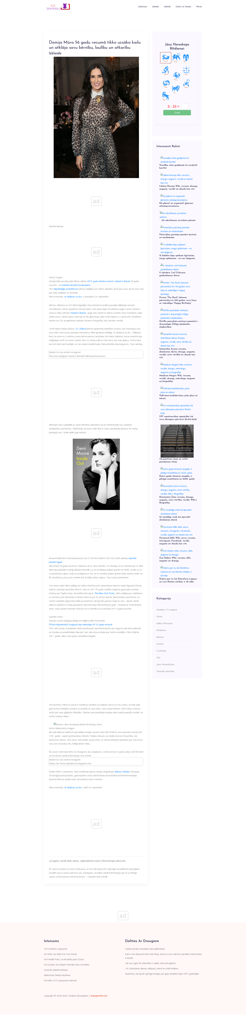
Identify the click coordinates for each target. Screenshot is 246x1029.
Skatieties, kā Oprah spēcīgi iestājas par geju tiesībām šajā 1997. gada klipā (162, 973)
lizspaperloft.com (99, 995)
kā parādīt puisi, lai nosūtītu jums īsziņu (64, 959)
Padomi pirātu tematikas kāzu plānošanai (145, 948)
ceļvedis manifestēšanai (56, 969)
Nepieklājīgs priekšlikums (65, 288)
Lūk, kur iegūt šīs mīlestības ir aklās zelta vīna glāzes (150, 963)
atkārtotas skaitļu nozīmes (57, 975)
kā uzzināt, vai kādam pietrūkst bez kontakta (66, 964)
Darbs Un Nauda (183, 6)
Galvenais (142, 6)
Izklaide (155, 6)
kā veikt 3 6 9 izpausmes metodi (60, 980)
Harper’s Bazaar (122, 281)
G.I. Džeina (80, 328)
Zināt (177, 112)
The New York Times (104, 593)
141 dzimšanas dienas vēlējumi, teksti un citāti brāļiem (151, 968)
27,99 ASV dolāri (96, 558)
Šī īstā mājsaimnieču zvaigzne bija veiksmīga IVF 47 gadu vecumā (80, 624)
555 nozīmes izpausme (55, 948)
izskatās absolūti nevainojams (75, 285)
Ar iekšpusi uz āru (73, 296)
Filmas (199, 6)
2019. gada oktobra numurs (100, 281)
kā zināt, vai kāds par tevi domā (60, 954)
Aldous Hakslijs (122, 771)
